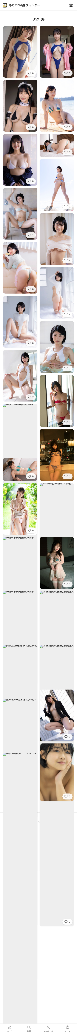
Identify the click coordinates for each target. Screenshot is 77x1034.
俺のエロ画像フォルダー (24, 5)
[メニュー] (71, 5)
